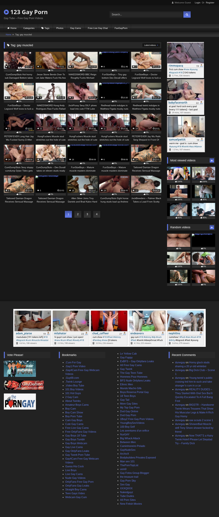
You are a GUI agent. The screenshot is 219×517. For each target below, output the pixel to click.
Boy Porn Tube (73, 416)
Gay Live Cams (74, 447)
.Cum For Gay (73, 362)
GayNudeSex (127, 450)
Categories (28, 28)
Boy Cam (70, 408)
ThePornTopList (129, 465)
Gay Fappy (126, 357)
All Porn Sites (128, 500)
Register (210, 2)
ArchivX (124, 453)
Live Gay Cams (74, 474)
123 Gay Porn (28, 12)
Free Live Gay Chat (98, 28)
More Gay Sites (129, 403)
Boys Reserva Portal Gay (134, 392)
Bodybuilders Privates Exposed (138, 457)
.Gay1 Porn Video (75, 366)
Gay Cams (75, 28)
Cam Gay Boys (73, 420)
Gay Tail (124, 399)
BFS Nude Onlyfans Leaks (135, 380)
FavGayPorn (121, 28)
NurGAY (125, 434)
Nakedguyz (126, 492)
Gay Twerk (126, 369)
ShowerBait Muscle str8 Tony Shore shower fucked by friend (194, 428)
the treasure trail (129, 476)
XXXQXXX (126, 488)
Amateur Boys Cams (77, 404)
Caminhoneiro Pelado (132, 446)
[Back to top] (209, 507)
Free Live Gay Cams (77, 428)
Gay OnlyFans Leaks (77, 451)
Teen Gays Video (75, 493)
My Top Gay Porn (130, 407)
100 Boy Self (127, 426)
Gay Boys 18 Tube (75, 435)
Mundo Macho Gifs (130, 388)
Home (13, 28)
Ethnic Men (126, 384)
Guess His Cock (74, 466)
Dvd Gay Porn (128, 415)
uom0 (123, 469)
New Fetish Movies (131, 503)
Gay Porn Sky (128, 480)
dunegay (180, 362)
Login (197, 2)
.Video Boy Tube (74, 385)
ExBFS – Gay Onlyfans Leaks (137, 361)
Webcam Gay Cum (76, 497)
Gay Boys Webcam (76, 443)
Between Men (128, 442)
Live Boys (70, 470)
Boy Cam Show (74, 412)
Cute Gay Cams (74, 424)
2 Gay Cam (71, 397)
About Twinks (73, 401)
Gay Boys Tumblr (75, 439)
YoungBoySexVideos (132, 423)
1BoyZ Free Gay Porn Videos (137, 419)
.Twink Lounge (73, 381)
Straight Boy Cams (76, 489)
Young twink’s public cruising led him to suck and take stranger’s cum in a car (194, 381)
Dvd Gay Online (129, 411)
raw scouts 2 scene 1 (201, 420)
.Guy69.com (72, 377)
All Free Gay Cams (131, 365)
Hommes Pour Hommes (133, 376)
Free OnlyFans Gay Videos (80, 431)
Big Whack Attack (130, 438)
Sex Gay (125, 484)
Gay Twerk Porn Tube (77, 454)
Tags (47, 28)
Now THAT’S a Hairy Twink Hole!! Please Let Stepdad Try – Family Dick (194, 439)
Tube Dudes (127, 496)
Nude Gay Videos (75, 478)
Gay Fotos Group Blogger (134, 473)
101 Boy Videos (74, 389)
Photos (59, 28)
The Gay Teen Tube (131, 373)
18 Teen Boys (128, 396)
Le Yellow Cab (128, 353)
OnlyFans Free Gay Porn (79, 481)
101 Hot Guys (73, 393)
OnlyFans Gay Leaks (77, 485)
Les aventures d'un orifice (134, 430)
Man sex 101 (127, 461)
